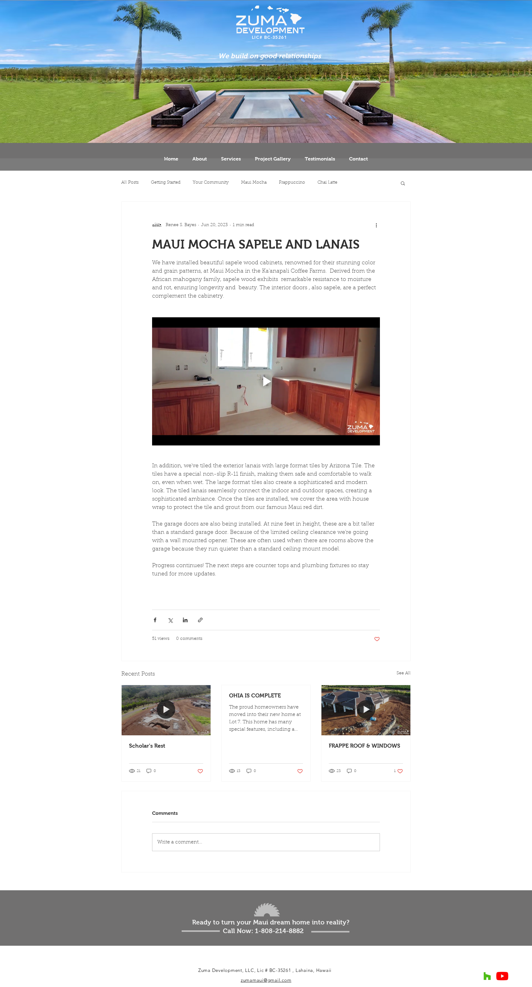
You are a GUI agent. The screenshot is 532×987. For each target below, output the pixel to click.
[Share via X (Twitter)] (170, 620)
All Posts (130, 183)
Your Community (211, 183)
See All (404, 673)
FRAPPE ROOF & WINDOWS (364, 746)
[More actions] (376, 225)
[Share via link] (200, 620)
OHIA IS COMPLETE (255, 696)
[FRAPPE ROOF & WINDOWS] (365, 710)
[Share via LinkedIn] (185, 620)
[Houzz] (487, 976)
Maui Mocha (254, 183)
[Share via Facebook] (155, 620)
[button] (403, 183)
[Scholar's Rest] (166, 710)
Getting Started (165, 183)
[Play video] (266, 381)
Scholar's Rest (147, 746)
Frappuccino (292, 183)
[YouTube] (502, 976)
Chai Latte (327, 183)
